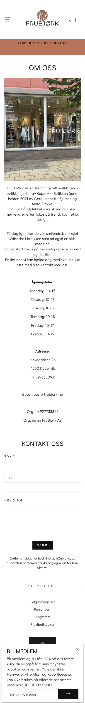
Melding (13, 500)
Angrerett (42, 617)
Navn (9, 455)
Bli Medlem (41, 586)
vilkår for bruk (68, 563)
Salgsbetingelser (42, 602)
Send (42, 545)
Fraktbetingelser (42, 624)
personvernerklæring (38, 563)
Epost (11, 478)
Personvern (42, 609)
